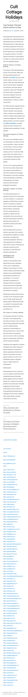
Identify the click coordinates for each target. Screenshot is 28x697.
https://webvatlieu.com (9, 677)
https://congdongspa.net (10, 611)
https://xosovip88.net (9, 482)
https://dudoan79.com (9, 536)
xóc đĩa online (7, 448)
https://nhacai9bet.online (10, 573)
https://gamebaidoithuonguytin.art (12, 544)
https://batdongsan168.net (10, 593)
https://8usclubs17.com (9, 474)
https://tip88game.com (9, 534)
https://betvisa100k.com (10, 601)
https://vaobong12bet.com (10, 514)
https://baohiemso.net (9, 591)
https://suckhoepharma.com (10, 645)
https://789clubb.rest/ (9, 456)
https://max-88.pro (8, 571)
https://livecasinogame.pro (10, 561)
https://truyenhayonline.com (10, 670)
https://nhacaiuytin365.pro (10, 521)
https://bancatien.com (9, 507)
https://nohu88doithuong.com (11, 499)
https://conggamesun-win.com (11, 529)
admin (11, 30)
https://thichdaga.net (8, 487)
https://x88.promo (8, 524)
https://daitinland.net (8, 616)
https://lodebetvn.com (9, 566)
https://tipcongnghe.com (9, 663)
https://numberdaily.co (9, 640)
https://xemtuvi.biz (8, 682)
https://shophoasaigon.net (10, 643)
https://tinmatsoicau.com (10, 492)
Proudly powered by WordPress (10, 694)
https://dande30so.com (9, 531)
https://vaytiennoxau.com (10, 675)
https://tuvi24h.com (8, 672)
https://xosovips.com (9, 526)
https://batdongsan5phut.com (11, 596)
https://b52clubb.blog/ (9, 460)
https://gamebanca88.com (10, 549)
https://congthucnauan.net (10, 613)
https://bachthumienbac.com (11, 509)
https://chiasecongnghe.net (10, 603)
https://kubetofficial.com (9, 564)
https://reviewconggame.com (11, 489)
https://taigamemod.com (10, 648)
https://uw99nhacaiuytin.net (10, 519)
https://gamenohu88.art (9, 551)
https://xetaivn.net (8, 685)
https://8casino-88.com (9, 472)
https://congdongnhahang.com (11, 608)
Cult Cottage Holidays (14, 12)
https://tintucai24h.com (9, 660)
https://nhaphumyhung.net (10, 638)
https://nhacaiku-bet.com (10, 546)
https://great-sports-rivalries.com (12, 623)
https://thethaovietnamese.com (11, 653)
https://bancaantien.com (9, 494)
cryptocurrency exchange (10, 440)
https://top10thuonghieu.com (11, 665)
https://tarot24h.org (8, 650)
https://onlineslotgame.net (10, 479)
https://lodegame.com (9, 568)
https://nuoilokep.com (9, 578)
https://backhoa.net (8, 586)
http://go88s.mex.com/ (9, 463)
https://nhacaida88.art (9, 539)
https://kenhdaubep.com (9, 628)
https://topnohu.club (8, 497)
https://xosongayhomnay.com (11, 512)
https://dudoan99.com (9, 541)
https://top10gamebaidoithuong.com (13, 576)
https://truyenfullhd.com (9, 668)
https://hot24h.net (8, 625)
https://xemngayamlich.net (10, 680)
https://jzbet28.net (8, 559)
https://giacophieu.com (9, 620)
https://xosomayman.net (9, 502)
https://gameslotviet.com (10, 554)
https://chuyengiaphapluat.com (11, 606)
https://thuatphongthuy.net (10, 655)
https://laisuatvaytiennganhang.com (12, 630)
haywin (5, 452)
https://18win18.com (8, 469)
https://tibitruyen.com (9, 658)
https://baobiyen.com (9, 588)
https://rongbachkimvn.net (10, 484)
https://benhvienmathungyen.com (12, 598)
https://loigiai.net (7, 635)
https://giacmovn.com (9, 618)
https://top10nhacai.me (9, 477)
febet (4, 466)
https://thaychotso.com (9, 581)
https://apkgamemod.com (10, 583)
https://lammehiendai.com (10, 633)
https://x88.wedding (8, 504)
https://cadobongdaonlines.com (11, 517)
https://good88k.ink (8, 556)
